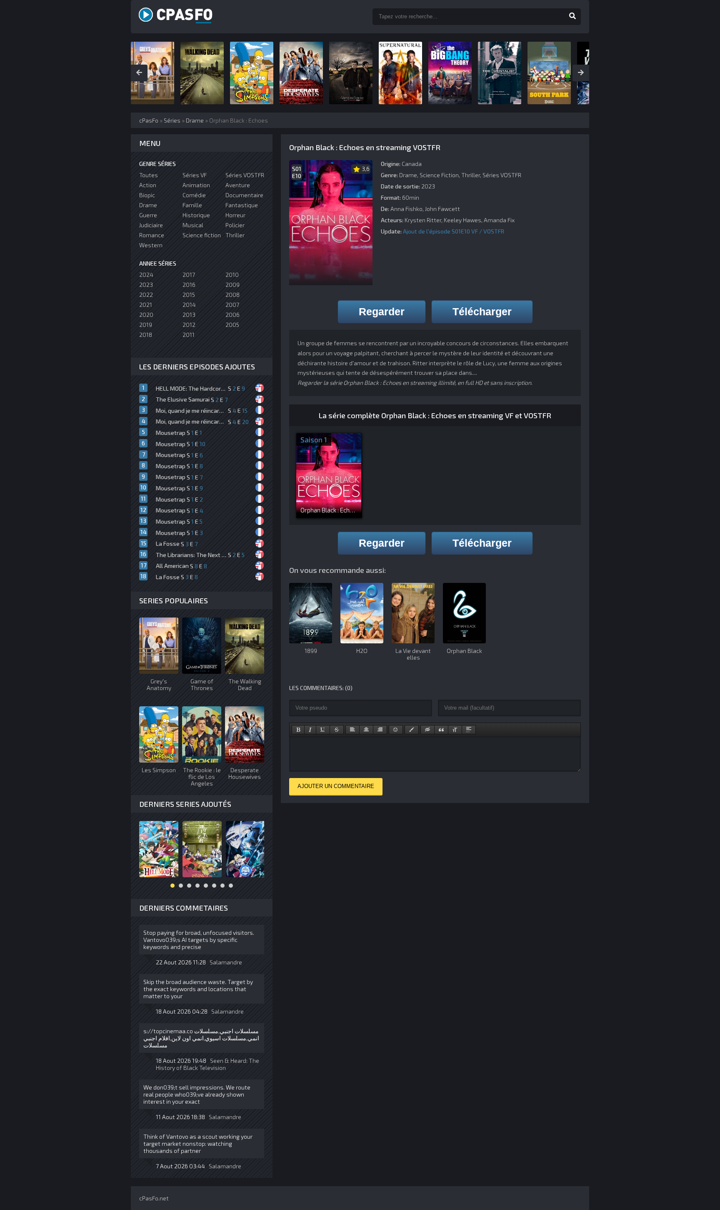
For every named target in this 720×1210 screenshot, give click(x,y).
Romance (151, 234)
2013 (188, 314)
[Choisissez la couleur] (412, 729)
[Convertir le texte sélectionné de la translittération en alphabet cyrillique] (455, 729)
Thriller (470, 174)
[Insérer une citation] (441, 729)
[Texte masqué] (427, 729)
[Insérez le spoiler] (469, 729)
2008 (232, 294)
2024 (146, 274)
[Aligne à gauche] (352, 729)
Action (147, 184)
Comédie (194, 194)
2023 (146, 284)
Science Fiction (439, 174)
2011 (188, 334)
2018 (145, 334)
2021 (145, 304)
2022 (146, 294)
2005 (232, 324)
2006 (232, 314)
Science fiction (201, 234)
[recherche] (572, 16)
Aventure (237, 184)
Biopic (147, 194)
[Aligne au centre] (366, 729)
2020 (146, 314)
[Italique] (310, 729)
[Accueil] (185, 16)
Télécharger (482, 311)
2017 (188, 274)
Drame (408, 174)
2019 (145, 324)
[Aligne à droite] (380, 729)
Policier (235, 224)
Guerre (148, 214)
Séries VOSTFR (501, 174)
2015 (188, 294)
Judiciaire (151, 224)
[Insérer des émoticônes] (396, 729)
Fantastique (241, 204)
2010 (232, 274)
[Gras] (298, 729)
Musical (192, 224)
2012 (188, 324)
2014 (189, 304)
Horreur (235, 214)
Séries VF (194, 174)
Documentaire (244, 194)
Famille (192, 204)
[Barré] (337, 729)
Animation (196, 184)
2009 (232, 284)
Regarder (382, 311)
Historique (196, 214)
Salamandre (226, 962)
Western (150, 245)
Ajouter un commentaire (336, 786)
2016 (188, 284)
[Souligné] (323, 729)
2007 (232, 304)
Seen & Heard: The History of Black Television (207, 1064)
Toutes (148, 174)
